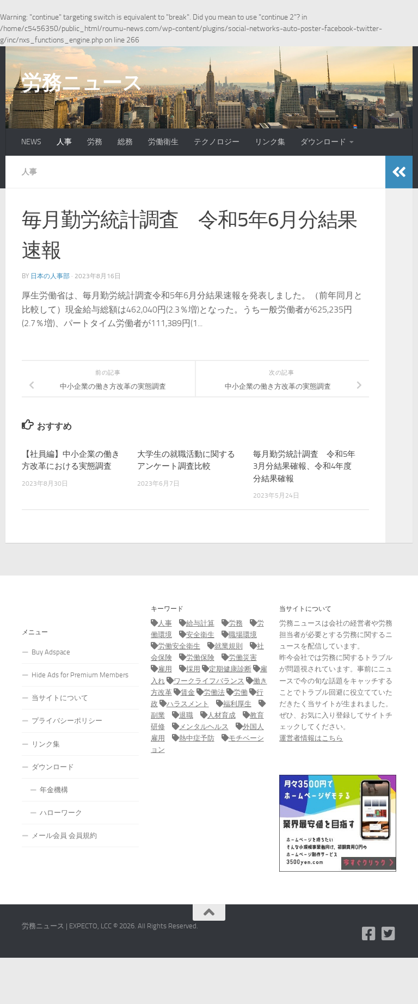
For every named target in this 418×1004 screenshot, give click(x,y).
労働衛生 (163, 141)
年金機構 (54, 790)
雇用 (165, 669)
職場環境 (243, 634)
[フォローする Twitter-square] (388, 933)
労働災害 (243, 657)
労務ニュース (82, 82)
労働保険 (200, 657)
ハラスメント (188, 704)
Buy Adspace (51, 652)
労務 (94, 141)
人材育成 (221, 715)
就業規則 (228, 646)
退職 (186, 715)
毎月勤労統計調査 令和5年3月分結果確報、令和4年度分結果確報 (304, 466)
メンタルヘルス (204, 727)
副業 (158, 715)
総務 (125, 141)
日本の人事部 (50, 276)
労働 (240, 692)
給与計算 (200, 623)
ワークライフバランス (209, 681)
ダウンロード (323, 141)
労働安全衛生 (179, 646)
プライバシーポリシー (67, 721)
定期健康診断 (230, 669)
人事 (64, 141)
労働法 (214, 692)
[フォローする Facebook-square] (369, 933)
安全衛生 (200, 634)
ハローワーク (61, 813)
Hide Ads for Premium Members (80, 675)
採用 (193, 669)
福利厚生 (237, 704)
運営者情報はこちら (311, 738)
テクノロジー (216, 141)
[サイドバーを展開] (399, 172)
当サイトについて (60, 698)
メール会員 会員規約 (64, 835)
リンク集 (270, 141)
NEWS (31, 141)
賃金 (188, 692)
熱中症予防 (196, 738)
